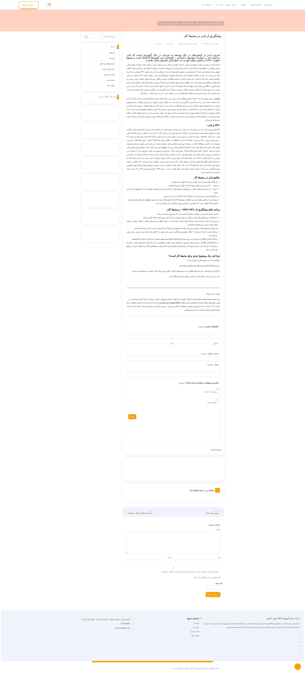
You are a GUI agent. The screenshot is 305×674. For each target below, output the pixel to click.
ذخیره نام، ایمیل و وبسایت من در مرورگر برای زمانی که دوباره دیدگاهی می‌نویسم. (190, 572)
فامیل (215, 343)
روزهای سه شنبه (210, 392)
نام (218, 557)
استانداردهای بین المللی (107, 64)
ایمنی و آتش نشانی (108, 69)
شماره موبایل (209, 353)
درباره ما (196, 627)
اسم (171, 343)
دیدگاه (217, 529)
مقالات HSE (204, 43)
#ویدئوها (112, 53)
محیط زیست (111, 80)
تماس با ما (195, 635)
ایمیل (212, 364)
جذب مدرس (195, 631)
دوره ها (196, 623)
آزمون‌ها (112, 58)
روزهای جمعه (212, 402)
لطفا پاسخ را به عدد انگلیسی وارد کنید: (206, 577)
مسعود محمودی (182, 43)
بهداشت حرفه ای (214, 43)
